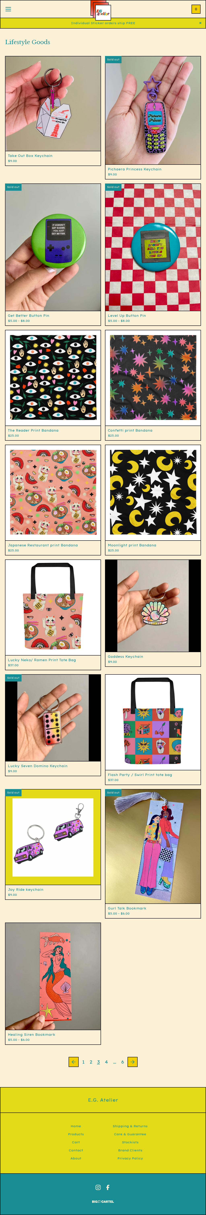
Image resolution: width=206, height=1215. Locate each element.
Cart (76, 1142)
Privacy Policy (130, 1158)
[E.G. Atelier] (103, 13)
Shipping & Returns (130, 1126)
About (75, 1158)
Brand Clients (130, 1150)
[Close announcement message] (200, 23)
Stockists (130, 1142)
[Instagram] (98, 1187)
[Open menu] (8, 9)
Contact (76, 1150)
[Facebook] (107, 1187)
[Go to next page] (133, 1062)
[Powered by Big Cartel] (103, 1200)
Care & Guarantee (130, 1134)
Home (76, 1126)
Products (76, 1134)
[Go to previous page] (74, 1062)
